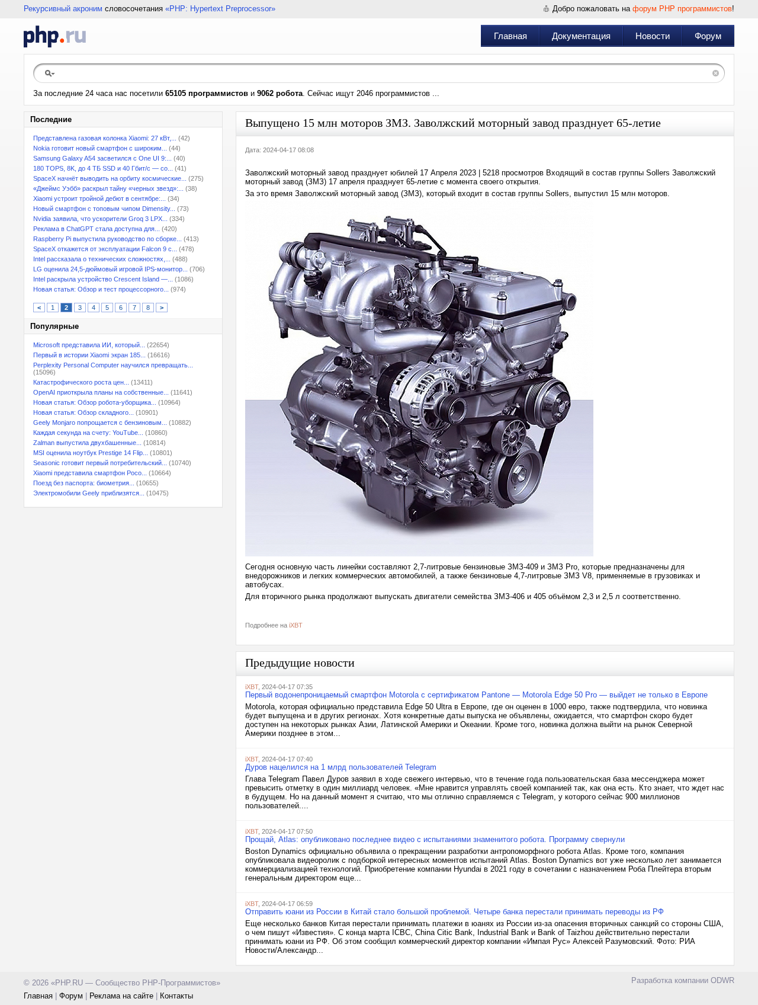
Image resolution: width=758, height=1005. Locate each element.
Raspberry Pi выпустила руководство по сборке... (107, 238)
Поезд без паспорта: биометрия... (83, 483)
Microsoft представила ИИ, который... (89, 344)
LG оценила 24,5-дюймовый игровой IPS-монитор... (110, 269)
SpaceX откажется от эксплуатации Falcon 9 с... (105, 248)
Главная (510, 36)
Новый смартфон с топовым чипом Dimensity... (104, 208)
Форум (708, 36)
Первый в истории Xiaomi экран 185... (89, 355)
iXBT (296, 625)
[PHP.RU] (55, 36)
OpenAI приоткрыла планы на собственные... (101, 392)
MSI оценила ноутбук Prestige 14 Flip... (90, 452)
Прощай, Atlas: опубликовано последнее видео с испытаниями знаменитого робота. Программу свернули (435, 839)
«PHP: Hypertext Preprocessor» (220, 8)
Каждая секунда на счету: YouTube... (88, 432)
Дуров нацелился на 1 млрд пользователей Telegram (340, 767)
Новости (652, 36)
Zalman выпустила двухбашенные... (87, 442)
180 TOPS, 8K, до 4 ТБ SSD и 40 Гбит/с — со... (103, 168)
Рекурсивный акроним (63, 8)
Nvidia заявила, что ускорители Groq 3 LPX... (100, 218)
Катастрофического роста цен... (81, 382)
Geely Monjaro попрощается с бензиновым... (100, 422)
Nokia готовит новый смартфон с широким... (100, 148)
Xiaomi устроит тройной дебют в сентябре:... (99, 198)
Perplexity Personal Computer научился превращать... (113, 365)
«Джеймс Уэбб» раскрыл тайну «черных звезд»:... (108, 188)
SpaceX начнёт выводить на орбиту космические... (110, 178)
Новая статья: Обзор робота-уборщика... (94, 402)
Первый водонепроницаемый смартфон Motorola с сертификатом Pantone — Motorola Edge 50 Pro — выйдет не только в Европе (476, 694)
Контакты (176, 995)
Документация (581, 36)
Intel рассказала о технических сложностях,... (102, 259)
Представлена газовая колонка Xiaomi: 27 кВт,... (104, 138)
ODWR (722, 980)
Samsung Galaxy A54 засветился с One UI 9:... (102, 158)
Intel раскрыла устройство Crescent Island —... (103, 279)
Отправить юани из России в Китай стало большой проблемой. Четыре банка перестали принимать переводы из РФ (454, 911)
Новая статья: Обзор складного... (83, 412)
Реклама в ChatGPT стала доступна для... (96, 228)
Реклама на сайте (121, 995)
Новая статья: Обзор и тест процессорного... (101, 289)
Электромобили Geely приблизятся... (88, 493)
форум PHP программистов (682, 8)
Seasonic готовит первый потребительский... (100, 462)
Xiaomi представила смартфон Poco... (90, 472)
